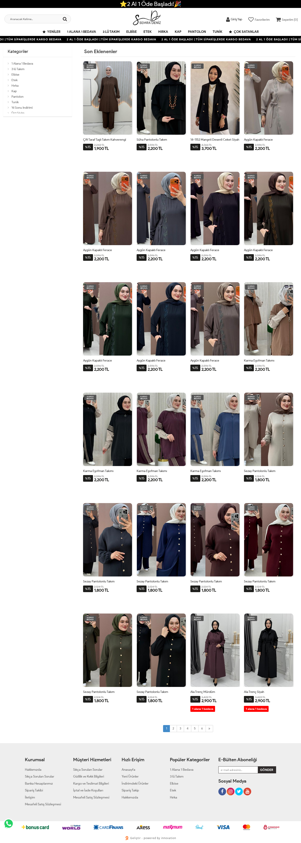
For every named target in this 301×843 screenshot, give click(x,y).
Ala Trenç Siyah (254, 692)
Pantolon (197, 32)
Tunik (217, 32)
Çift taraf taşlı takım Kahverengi (104, 140)
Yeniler (53, 32)
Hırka (163, 32)
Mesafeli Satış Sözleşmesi (43, 804)
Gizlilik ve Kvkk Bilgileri (88, 776)
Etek (147, 32)
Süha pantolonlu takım (152, 140)
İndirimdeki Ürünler (135, 783)
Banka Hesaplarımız (39, 783)
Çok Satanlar (246, 32)
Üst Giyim (17, 113)
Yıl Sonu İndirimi (22, 108)
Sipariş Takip (130, 790)
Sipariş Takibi (34, 790)
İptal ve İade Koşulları (88, 790)
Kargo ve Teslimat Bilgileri (91, 783)
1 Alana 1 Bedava (81, 32)
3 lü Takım (111, 32)
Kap (178, 32)
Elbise (131, 32)
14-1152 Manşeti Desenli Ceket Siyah (214, 140)
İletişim (30, 797)
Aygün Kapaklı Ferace (258, 140)
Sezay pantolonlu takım (259, 471)
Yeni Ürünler (130, 776)
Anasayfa (128, 770)
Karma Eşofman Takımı (259, 360)
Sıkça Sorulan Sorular (39, 776)
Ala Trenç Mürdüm (202, 692)
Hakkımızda (33, 770)
